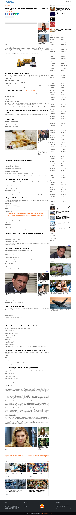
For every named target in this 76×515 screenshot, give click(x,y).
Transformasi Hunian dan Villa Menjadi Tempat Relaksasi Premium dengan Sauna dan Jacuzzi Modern (62, 9)
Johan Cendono (53, 235)
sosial (56, 28)
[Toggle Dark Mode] (68, 2)
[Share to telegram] (18, 14)
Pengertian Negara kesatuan (60, 24)
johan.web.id (49, 513)
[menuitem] (17, 2)
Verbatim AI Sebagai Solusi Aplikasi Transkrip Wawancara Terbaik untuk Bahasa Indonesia (25, 215)
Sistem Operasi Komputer (55, 236)
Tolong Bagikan (53, 241)
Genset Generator (29, 91)
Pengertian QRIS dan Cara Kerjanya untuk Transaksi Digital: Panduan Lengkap (37, 491)
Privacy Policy (26, 506)
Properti (56, 7)
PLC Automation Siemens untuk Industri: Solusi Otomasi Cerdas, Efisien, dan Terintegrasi (25, 213)
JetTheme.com (44, 513)
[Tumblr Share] (14, 14)
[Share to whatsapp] (16, 14)
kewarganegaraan (58, 22)
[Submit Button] (70, 509)
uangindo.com (53, 238)
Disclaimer (25, 505)
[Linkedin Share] (12, 14)
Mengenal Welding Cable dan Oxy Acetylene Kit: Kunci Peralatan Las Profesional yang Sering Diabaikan (63, 207)
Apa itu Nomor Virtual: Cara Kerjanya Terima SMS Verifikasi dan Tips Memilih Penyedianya (25, 216)
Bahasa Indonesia (58, 17)
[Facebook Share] (5, 14)
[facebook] (66, 1)
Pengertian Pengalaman (59, 18)
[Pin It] (9, 14)
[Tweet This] (7, 14)
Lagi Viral (52, 240)
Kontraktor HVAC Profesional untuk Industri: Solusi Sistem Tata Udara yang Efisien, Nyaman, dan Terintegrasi (62, 217)
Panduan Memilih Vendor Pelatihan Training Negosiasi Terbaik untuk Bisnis (63, 228)
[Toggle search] (70, 2)
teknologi (56, 12)
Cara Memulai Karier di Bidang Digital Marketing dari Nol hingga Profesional (14, 474)
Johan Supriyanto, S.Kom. (11, 11)
